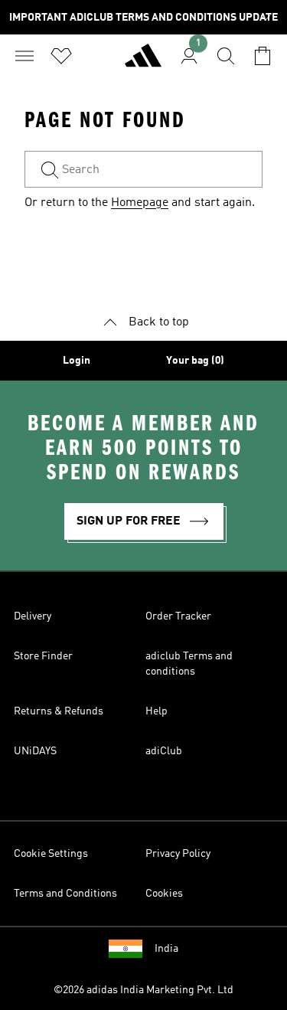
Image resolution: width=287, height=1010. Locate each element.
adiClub (163, 751)
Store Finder (43, 656)
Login (76, 360)
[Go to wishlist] (61, 56)
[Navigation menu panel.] (24, 56)
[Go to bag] (262, 56)
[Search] (225, 56)
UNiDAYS (35, 751)
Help (156, 711)
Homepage (139, 203)
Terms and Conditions (65, 893)
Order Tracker (178, 616)
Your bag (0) (195, 360)
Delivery (32, 616)
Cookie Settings (51, 853)
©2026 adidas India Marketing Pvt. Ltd (143, 990)
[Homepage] (143, 62)
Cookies (164, 893)
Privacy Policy (177, 853)
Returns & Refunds (58, 711)
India (166, 948)
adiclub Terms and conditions (189, 664)
